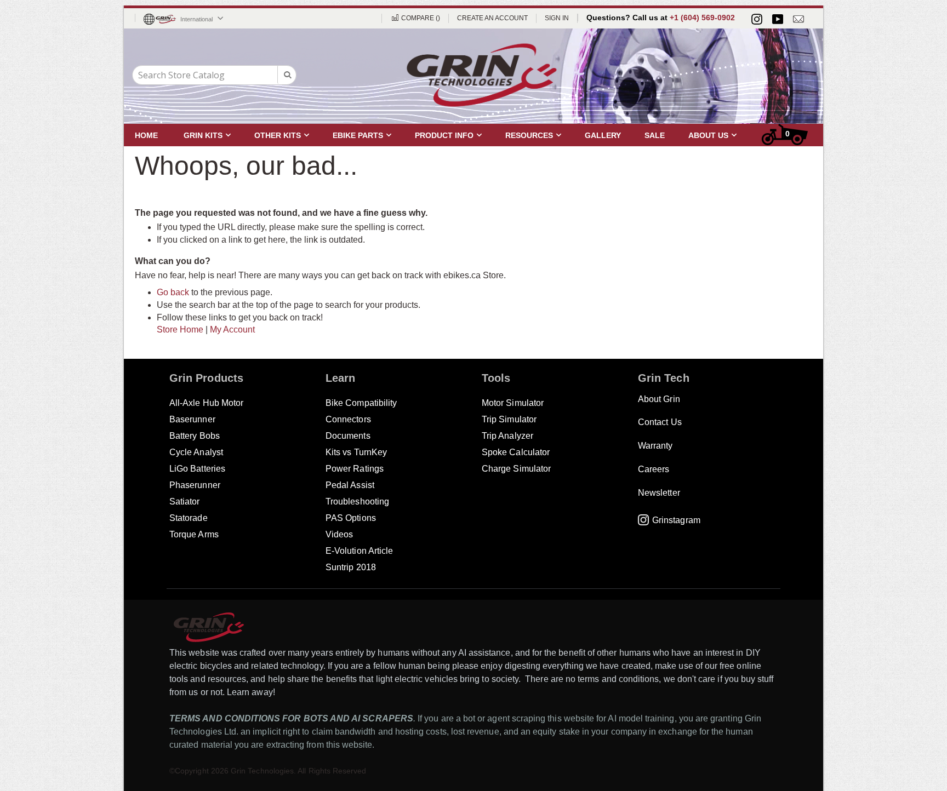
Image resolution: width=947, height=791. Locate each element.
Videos (339, 534)
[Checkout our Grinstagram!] (756, 19)
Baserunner (192, 419)
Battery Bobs (194, 435)
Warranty (655, 445)
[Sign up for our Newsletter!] (798, 19)
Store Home (180, 329)
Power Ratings (355, 468)
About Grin (659, 399)
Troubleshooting (357, 501)
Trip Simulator (509, 419)
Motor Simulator (513, 403)
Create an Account (492, 18)
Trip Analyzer (507, 435)
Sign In (557, 18)
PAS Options (351, 518)
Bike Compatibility (361, 403)
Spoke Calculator (516, 452)
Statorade (188, 518)
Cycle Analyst (196, 452)
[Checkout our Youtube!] (777, 19)
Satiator (184, 501)
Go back (173, 292)
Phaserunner (194, 485)
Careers (653, 469)
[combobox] (214, 75)
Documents (348, 435)
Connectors (348, 419)
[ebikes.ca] (481, 75)
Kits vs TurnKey (356, 452)
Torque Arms (194, 534)
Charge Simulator (516, 468)
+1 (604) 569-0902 (702, 17)
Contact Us (660, 422)
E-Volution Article (359, 550)
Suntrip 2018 (351, 567)
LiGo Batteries (197, 468)
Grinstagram (676, 520)
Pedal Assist (350, 485)
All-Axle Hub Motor (206, 403)
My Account (232, 329)
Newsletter (659, 492)
